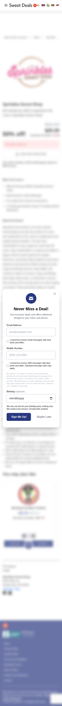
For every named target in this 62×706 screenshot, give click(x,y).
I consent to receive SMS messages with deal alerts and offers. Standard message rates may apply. (30, 366)
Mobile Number (15, 348)
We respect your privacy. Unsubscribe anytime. (27, 409)
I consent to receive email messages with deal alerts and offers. (30, 341)
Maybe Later (44, 416)
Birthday (16, 391)
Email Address (14, 325)
